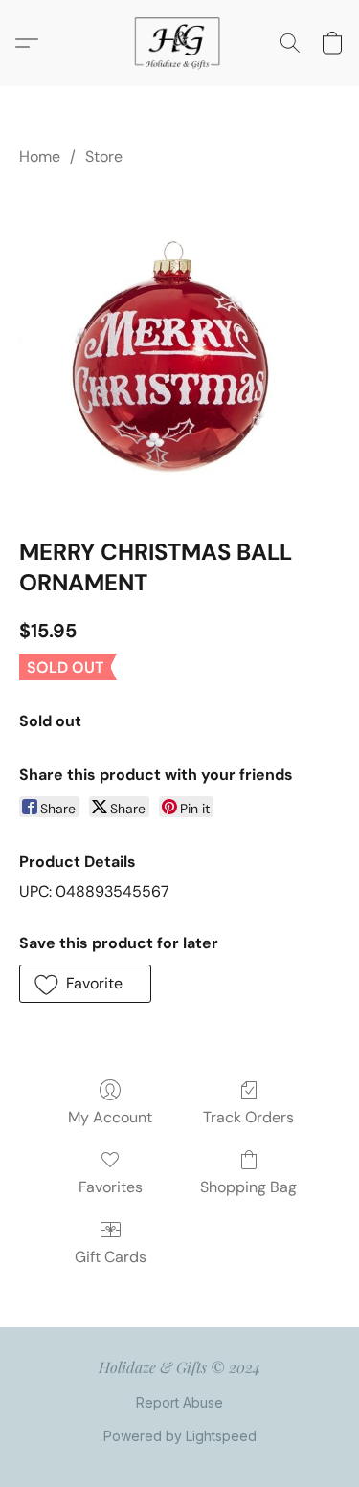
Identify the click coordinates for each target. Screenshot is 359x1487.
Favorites (111, 1187)
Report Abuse (179, 1402)
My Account (110, 1117)
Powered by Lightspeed (180, 1436)
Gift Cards (110, 1257)
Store (104, 156)
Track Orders (248, 1117)
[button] (180, 43)
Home (39, 156)
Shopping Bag (248, 1187)
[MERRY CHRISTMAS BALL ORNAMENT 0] (179, 348)
